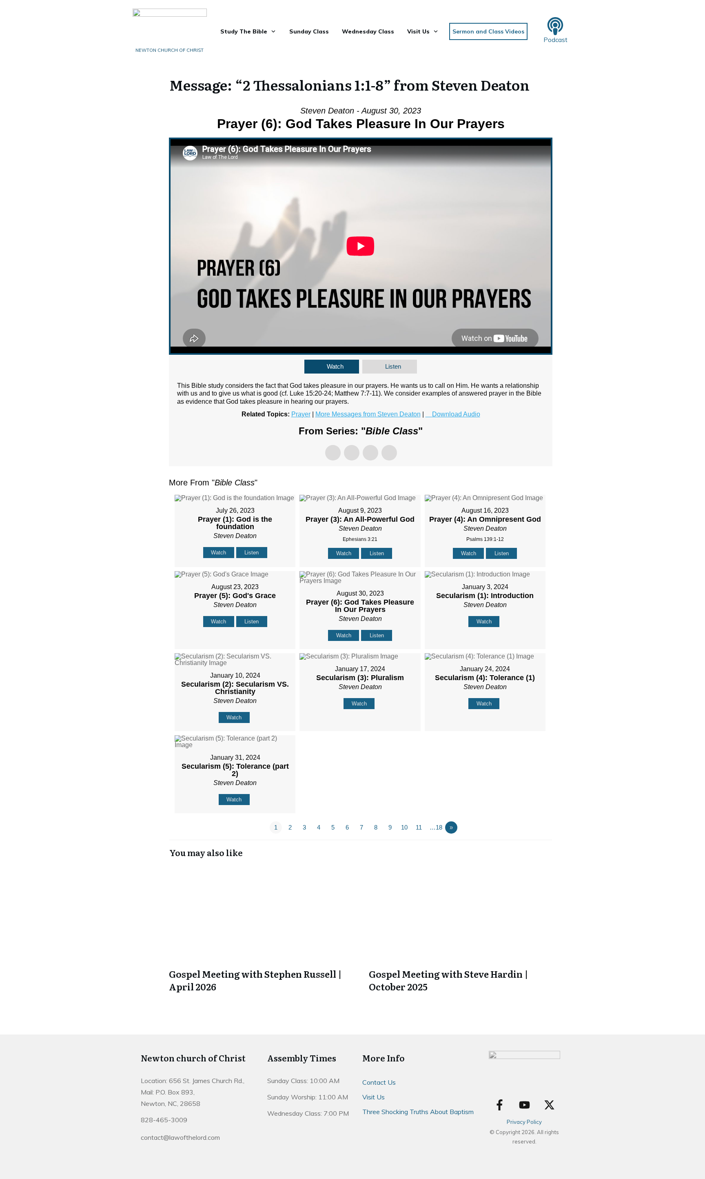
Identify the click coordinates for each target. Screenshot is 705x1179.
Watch (335, 366)
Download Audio (456, 414)
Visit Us (373, 1097)
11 (419, 827)
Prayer (300, 414)
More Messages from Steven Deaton (368, 414)
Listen (393, 366)
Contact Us (379, 1082)
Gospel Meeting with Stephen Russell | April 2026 (260, 930)
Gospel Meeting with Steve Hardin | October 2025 (460, 930)
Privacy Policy (524, 1122)
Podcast (555, 40)
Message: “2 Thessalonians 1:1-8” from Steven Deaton (349, 84)
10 (404, 827)
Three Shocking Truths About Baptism (418, 1112)
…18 (436, 827)
